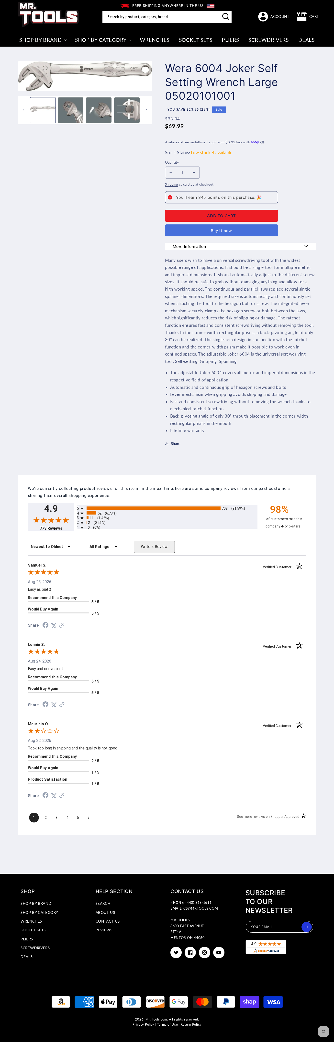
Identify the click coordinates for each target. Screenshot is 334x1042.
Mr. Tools (152, 1019)
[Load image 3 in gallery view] (98, 110)
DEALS (27, 956)
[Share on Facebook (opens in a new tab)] (45, 625)
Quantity (172, 162)
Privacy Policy (143, 1024)
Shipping (171, 184)
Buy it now (221, 230)
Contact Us (108, 921)
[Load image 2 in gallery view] (70, 110)
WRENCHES (31, 921)
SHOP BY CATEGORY (39, 912)
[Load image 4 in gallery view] (127, 110)
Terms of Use (167, 1024)
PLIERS (27, 939)
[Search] (226, 16)
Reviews (104, 930)
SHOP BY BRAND (36, 903)
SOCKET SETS (33, 930)
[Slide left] (23, 110)
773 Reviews (57, 528)
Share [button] (175, 443)
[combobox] (167, 17)
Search (103, 903)
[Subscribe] (306, 927)
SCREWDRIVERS (35, 948)
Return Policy (191, 1024)
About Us (105, 912)
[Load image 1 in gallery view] (43, 110)
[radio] (167, 508)
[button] (308, 16)
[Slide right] (146, 110)
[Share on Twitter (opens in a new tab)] (54, 625)
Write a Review (154, 546)
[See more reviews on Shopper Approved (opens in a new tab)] (62, 625)
